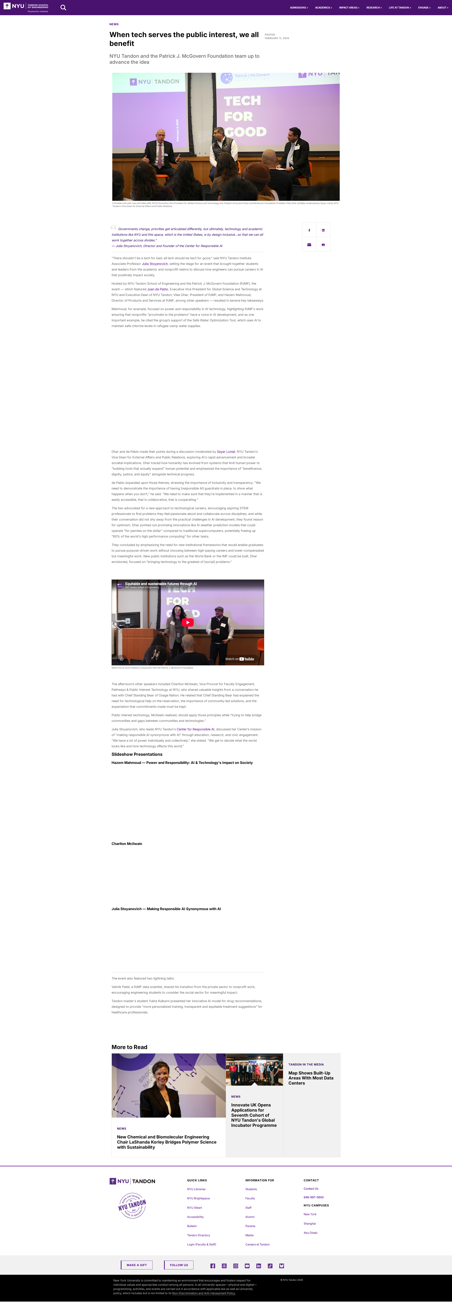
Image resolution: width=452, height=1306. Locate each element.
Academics (323, 7)
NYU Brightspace (198, 1198)
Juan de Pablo (157, 289)
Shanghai (310, 1223)
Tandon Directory (198, 1235)
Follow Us (179, 1265)
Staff (248, 1207)
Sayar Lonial (226, 451)
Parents (250, 1226)
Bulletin (192, 1226)
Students (251, 1189)
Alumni (249, 1217)
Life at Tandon (400, 7)
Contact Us (311, 1188)
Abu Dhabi (310, 1232)
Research (374, 7)
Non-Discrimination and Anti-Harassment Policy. (204, 1293)
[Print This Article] (323, 244)
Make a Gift (137, 1265)
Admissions (299, 7)
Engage (424, 7)
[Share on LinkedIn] (323, 229)
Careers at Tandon (257, 1244)
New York (310, 1214)
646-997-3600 (314, 1197)
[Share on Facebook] (309, 229)
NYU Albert (194, 1207)
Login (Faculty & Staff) (201, 1244)
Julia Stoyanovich (155, 264)
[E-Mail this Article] (309, 244)
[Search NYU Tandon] (63, 8)
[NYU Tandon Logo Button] (147, 1181)
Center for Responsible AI (195, 729)
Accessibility (195, 1217)
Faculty (250, 1198)
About (443, 7)
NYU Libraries (196, 1189)
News (114, 24)
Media (249, 1235)
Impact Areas (349, 7)
